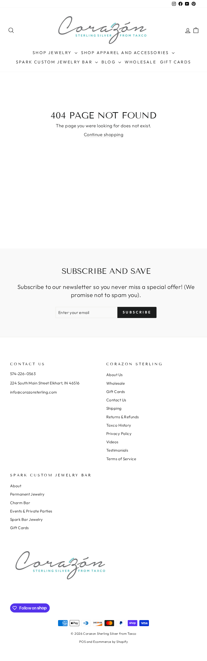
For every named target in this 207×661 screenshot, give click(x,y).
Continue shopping (103, 134)
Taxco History (118, 425)
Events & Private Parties (31, 511)
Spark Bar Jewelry (26, 519)
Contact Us (116, 400)
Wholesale (140, 61)
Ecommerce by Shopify (110, 642)
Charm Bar (20, 502)
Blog (109, 61)
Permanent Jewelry (27, 494)
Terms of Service (121, 458)
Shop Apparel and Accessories (126, 52)
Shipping (114, 408)
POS (82, 642)
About (15, 485)
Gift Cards (175, 61)
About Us (114, 374)
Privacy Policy (119, 433)
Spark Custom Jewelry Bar (55, 61)
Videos (112, 441)
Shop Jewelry (53, 52)
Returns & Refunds (122, 416)
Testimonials (117, 450)
